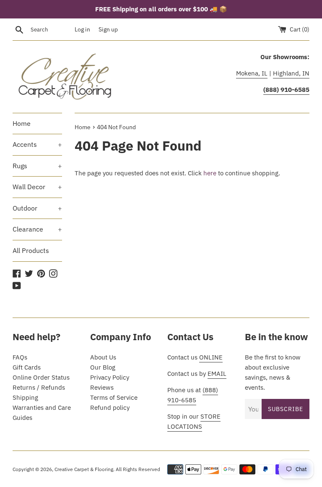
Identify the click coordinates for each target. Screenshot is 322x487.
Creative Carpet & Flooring (84, 469)
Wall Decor (37, 186)
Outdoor (37, 208)
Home (22, 123)
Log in (82, 29)
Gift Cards (27, 367)
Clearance (37, 229)
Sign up (108, 29)
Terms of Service (114, 397)
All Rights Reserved (138, 469)
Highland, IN (291, 73)
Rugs (37, 165)
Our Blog (102, 367)
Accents (37, 144)
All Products (31, 250)
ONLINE (211, 357)
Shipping (25, 397)
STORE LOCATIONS (194, 421)
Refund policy (110, 407)
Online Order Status (41, 377)
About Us (103, 357)
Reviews (102, 387)
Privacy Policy (109, 377)
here (209, 173)
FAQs (20, 357)
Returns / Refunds (39, 387)
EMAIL (217, 374)
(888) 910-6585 (192, 395)
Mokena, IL (251, 73)
